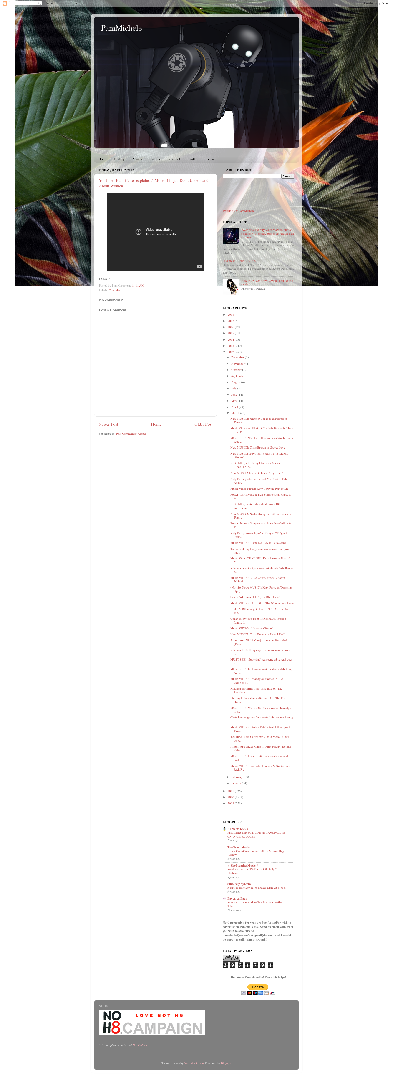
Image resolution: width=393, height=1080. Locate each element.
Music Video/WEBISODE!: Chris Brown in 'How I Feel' (261, 430)
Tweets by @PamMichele (238, 211)
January (236, 783)
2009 (231, 803)
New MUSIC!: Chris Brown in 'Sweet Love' (257, 447)
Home (102, 159)
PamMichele (121, 27)
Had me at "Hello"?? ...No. (239, 261)
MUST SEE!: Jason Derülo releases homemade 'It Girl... (261, 758)
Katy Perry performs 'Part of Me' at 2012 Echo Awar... (259, 480)
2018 (231, 314)
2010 (231, 797)
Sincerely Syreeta (239, 884)
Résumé (137, 159)
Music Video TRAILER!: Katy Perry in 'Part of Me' (260, 560)
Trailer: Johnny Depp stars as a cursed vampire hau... (259, 550)
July (234, 388)
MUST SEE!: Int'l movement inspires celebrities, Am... (261, 671)
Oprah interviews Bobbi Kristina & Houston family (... (258, 620)
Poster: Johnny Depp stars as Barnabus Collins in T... (261, 525)
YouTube (114, 290)
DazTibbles (140, 1045)
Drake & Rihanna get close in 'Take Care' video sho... (259, 611)
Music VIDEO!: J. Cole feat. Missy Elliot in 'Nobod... (257, 579)
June (234, 394)
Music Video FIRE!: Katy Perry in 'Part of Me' (259, 488)
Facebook (174, 159)
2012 (231, 352)
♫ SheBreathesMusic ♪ (242, 865)
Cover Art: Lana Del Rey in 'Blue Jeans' (255, 597)
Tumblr (155, 159)
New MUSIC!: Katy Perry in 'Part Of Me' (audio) (267, 282)
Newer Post (108, 424)
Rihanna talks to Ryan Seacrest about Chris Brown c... (262, 570)
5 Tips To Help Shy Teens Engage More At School (256, 887)
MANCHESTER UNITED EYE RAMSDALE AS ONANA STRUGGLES (256, 834)
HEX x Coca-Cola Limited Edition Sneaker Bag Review (255, 853)
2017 (231, 321)
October (236, 370)
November (238, 364)
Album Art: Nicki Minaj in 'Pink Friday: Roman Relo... (260, 748)
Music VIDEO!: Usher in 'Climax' (251, 628)
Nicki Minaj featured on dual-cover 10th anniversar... (255, 506)
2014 (231, 339)
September (238, 376)
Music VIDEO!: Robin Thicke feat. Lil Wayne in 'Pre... (260, 729)
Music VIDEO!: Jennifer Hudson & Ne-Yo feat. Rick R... (260, 767)
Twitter (193, 159)
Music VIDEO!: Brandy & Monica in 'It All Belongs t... (257, 680)
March (235, 413)
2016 (231, 327)
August (236, 382)
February (237, 777)
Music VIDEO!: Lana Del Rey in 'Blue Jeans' (258, 543)
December (238, 357)
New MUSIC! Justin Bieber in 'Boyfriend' (256, 473)
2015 (231, 333)
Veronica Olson (194, 1063)
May (234, 401)
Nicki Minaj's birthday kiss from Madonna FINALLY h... (257, 465)
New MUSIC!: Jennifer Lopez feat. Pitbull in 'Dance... (258, 420)
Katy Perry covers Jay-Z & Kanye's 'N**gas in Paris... (259, 535)
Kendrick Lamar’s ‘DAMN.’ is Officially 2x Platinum (252, 871)
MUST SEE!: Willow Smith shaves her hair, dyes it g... (261, 709)
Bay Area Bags (237, 898)
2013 (231, 346)
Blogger (226, 1063)
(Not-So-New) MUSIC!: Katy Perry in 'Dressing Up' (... (261, 589)
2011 (231, 791)
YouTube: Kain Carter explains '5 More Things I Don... (260, 738)
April (235, 407)
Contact (210, 159)
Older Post (203, 424)
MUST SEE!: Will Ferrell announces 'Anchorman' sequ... (261, 440)
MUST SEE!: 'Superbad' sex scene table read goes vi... (261, 661)
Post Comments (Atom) (131, 434)
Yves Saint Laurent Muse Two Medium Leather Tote (255, 904)
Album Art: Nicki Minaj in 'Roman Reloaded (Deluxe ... (258, 642)
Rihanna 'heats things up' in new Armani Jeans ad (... (261, 652)
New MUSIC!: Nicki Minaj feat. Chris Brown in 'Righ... (260, 515)
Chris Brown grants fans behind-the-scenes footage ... (262, 719)
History (119, 159)
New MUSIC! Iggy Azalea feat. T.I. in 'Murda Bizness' (259, 455)
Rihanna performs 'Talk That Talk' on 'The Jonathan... (256, 690)
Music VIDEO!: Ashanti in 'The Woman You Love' (262, 603)
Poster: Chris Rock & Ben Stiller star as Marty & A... (261, 496)
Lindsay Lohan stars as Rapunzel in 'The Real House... (258, 700)
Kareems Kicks (237, 829)
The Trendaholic (238, 847)
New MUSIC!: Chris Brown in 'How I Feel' (257, 634)
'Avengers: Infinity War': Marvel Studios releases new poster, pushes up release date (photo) (267, 233)
